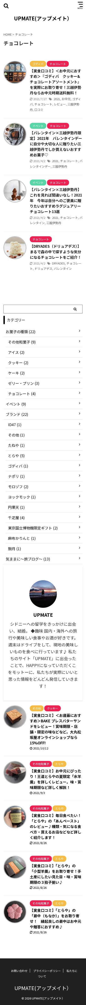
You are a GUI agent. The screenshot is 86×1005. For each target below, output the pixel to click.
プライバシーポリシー (47, 971)
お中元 (66, 99)
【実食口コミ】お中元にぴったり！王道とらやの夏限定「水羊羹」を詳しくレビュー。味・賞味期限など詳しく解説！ (55, 779)
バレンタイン (63, 268)
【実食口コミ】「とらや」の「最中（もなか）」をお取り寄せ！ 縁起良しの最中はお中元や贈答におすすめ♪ (55, 918)
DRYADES (58, 263)
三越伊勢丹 (59, 166)
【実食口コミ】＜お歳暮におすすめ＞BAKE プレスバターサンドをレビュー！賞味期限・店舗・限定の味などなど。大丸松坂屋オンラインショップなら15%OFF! (55, 729)
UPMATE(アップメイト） (43, 18)
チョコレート (43, 104)
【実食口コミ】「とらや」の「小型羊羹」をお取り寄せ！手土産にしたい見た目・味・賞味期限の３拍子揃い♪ (55, 874)
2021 (57, 99)
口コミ (38, 109)
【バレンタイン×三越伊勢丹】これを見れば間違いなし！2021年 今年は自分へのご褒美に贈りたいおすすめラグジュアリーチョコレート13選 (56, 200)
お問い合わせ (19, 971)
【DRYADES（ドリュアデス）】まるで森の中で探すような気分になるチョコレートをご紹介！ (55, 251)
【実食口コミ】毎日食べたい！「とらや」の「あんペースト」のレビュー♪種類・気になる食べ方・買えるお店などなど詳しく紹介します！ (55, 826)
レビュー (60, 104)
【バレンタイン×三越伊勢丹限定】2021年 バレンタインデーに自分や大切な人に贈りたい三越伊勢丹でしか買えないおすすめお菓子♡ (56, 144)
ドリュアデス (43, 268)
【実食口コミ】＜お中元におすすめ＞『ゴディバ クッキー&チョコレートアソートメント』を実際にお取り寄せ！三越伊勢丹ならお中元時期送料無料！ (55, 82)
